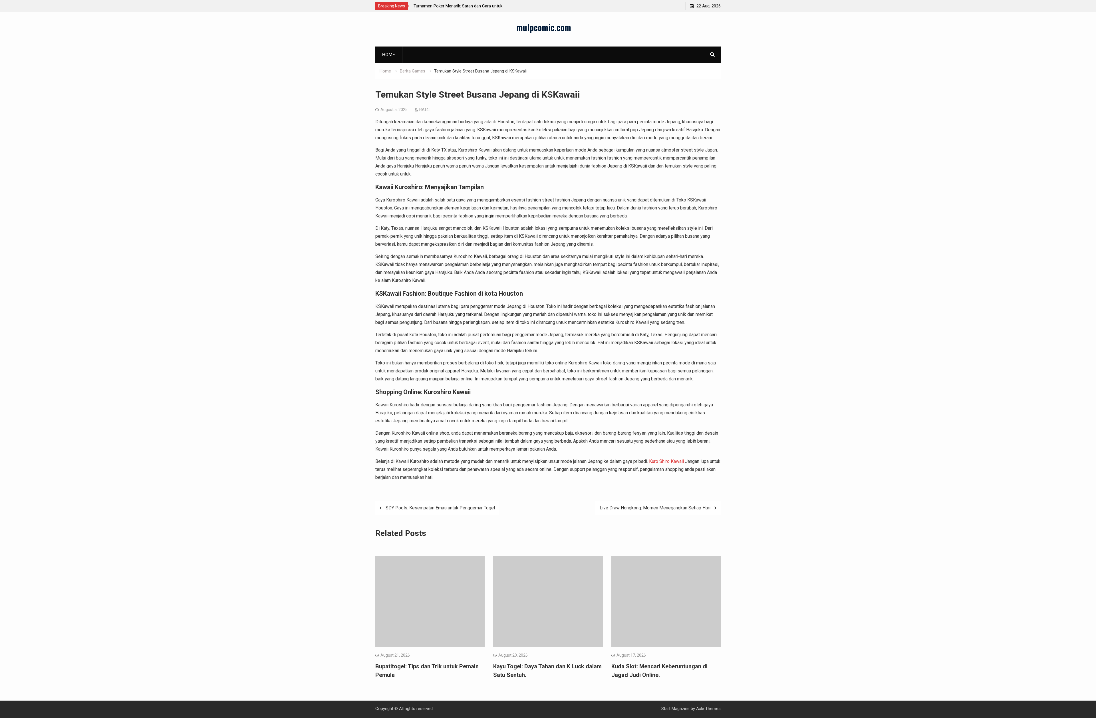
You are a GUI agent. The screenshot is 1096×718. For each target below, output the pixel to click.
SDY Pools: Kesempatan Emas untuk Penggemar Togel (440, 508)
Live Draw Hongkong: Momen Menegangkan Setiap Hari (655, 508)
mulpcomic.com (543, 27)
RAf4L (425, 109)
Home (388, 54)
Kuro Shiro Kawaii (666, 461)
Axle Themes (708, 708)
